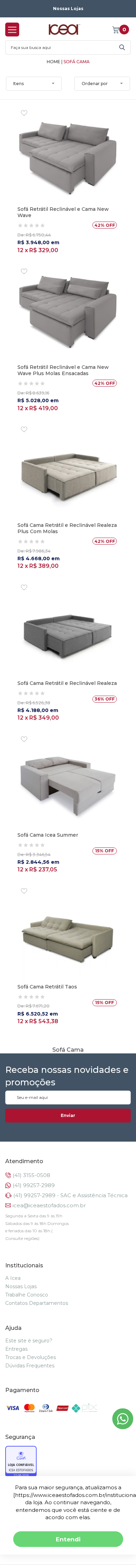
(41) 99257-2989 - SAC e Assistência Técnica (70, 1195)
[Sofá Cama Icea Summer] (68, 781)
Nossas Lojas (68, 8)
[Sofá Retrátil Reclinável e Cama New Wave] (68, 155)
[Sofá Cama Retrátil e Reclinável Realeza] (68, 629)
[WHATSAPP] (122, 1427)
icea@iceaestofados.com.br (49, 1205)
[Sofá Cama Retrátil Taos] (68, 933)
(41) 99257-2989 (34, 1185)
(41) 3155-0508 (31, 1175)
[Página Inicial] (64, 29)
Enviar (68, 1115)
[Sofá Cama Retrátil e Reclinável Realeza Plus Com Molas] (68, 471)
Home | (54, 62)
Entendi (68, 1539)
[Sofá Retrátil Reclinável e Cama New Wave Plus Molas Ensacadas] (68, 313)
